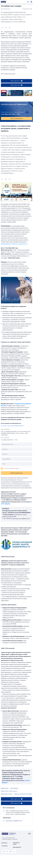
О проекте (5, 845)
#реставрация (14, 788)
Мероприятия (17, 847)
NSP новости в (15, 81)
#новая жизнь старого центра (9, 791)
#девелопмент (5, 788)
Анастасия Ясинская (5, 9)
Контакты (4, 842)
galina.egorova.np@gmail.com (14, 820)
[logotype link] (4, 2)
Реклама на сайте (16, 843)
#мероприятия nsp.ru (7, 794)
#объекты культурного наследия (23, 794)
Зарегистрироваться (16, 118)
